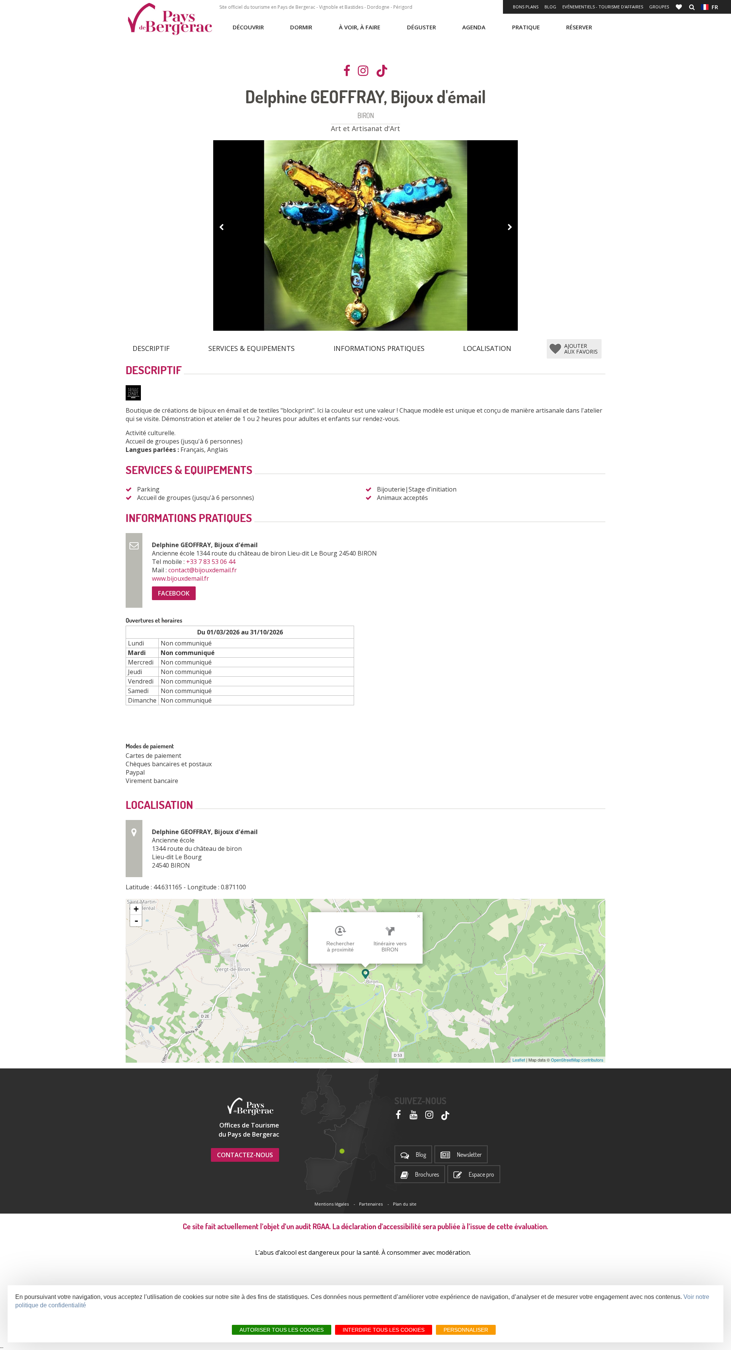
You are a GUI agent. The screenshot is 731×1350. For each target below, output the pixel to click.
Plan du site (405, 1204)
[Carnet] (679, 7)
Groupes (659, 7)
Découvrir (248, 27)
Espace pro (481, 1174)
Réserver (579, 27)
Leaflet (518, 1060)
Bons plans (525, 7)
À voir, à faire (359, 27)
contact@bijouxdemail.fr (203, 570)
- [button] (136, 920)
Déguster (421, 27)
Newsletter (469, 1154)
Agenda (473, 27)
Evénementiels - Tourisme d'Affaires (602, 7)
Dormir (301, 27)
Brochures (427, 1174)
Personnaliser (466, 1330)
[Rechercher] (692, 7)
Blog (550, 7)
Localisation (487, 348)
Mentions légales (331, 1204)
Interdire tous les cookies (384, 1330)
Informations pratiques (379, 348)
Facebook (174, 593)
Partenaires (371, 1204)
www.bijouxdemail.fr (181, 578)
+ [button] (136, 909)
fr (713, 7)
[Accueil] (170, 19)
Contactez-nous (245, 1155)
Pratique (526, 27)
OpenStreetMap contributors (577, 1060)
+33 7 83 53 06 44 (211, 561)
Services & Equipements (251, 348)
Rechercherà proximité (340, 946)
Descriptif (151, 348)
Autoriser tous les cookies (281, 1330)
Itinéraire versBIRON (390, 946)
